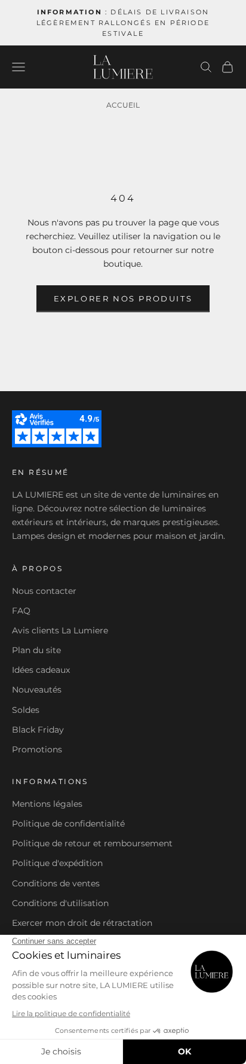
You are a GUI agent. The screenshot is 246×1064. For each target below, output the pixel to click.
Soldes (25, 710)
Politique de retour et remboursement (92, 843)
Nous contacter (44, 591)
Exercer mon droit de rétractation (82, 922)
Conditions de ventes (56, 883)
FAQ (21, 610)
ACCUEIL (123, 104)
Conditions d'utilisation (60, 903)
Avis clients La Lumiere (60, 630)
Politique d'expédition (57, 863)
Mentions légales (47, 803)
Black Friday (38, 729)
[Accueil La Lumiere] (123, 67)
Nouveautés (36, 689)
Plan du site (36, 650)
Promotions (37, 749)
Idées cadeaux (41, 669)
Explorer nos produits (123, 298)
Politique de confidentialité (68, 823)
